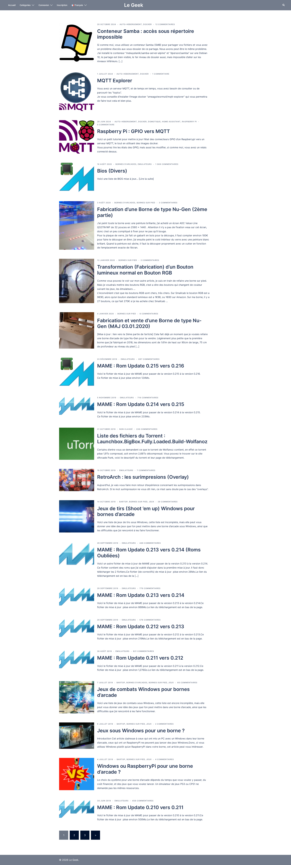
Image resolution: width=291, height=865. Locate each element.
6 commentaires (149, 314)
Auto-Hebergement (131, 24)
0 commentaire (105, 124)
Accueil (11, 5)
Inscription (62, 5)
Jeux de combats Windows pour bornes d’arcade (143, 692)
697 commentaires (149, 359)
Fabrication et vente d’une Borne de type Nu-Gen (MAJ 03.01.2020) (149, 323)
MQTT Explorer (114, 80)
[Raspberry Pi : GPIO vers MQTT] (76, 137)
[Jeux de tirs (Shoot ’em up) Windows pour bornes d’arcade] (76, 516)
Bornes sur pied (146, 202)
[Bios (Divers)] (76, 177)
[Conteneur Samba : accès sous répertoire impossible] (76, 43)
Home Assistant (171, 121)
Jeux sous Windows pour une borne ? (141, 731)
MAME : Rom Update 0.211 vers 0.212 (140, 658)
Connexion (43, 5)
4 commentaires (164, 759)
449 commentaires (150, 543)
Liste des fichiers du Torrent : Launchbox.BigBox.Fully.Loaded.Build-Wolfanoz (152, 438)
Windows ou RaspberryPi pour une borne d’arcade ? (145, 769)
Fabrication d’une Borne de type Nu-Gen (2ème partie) (152, 212)
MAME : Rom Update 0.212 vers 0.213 (140, 626)
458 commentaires (143, 801)
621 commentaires (143, 651)
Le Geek (133, 5)
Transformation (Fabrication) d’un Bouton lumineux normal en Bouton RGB (145, 270)
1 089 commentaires (166, 164)
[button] (284, 5)
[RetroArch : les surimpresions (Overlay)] (76, 480)
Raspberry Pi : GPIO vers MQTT (133, 131)
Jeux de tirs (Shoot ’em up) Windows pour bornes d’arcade (146, 511)
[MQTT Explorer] (76, 91)
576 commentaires (150, 620)
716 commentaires (147, 397)
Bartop (123, 502)
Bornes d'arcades (125, 164)
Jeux (151, 502)
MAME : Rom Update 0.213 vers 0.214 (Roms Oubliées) (149, 552)
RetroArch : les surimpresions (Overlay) (143, 477)
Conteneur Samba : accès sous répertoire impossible (145, 34)
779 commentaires (150, 588)
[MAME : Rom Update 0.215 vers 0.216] (76, 372)
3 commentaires (168, 202)
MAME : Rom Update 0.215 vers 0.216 (140, 366)
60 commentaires (187, 682)
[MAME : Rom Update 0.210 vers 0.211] (76, 810)
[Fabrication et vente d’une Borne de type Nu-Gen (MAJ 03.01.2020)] (76, 330)
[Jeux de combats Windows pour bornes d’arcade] (76, 697)
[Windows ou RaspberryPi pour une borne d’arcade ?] (76, 774)
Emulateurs (145, 164)
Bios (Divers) (112, 171)
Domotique (154, 121)
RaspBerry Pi (189, 121)
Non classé (126, 429)
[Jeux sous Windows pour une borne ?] (76, 735)
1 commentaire (160, 74)
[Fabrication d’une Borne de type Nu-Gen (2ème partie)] (76, 225)
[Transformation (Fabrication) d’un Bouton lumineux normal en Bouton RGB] (76, 281)
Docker (147, 24)
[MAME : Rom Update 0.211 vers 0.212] (76, 661)
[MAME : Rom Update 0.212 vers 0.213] (76, 629)
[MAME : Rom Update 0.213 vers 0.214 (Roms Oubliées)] (76, 560)
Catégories (25, 5)
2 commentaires (150, 260)
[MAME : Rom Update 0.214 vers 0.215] (76, 407)
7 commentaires (146, 470)
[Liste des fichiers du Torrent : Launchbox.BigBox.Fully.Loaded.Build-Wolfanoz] (76, 444)
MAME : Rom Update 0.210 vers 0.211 (140, 807)
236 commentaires (146, 429)
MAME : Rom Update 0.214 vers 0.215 (140, 404)
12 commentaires (165, 24)
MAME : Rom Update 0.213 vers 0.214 (140, 595)
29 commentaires (168, 502)
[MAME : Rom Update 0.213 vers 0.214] (76, 598)
